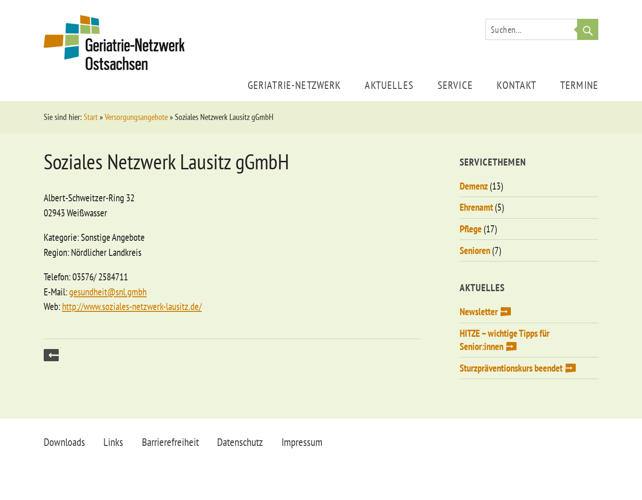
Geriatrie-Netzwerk (294, 84)
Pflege (471, 228)
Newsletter (479, 311)
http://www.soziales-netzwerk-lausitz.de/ (132, 306)
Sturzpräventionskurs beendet (511, 368)
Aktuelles (389, 84)
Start (91, 116)
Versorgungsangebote (136, 116)
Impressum (302, 442)
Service (455, 84)
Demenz (474, 186)
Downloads (64, 442)
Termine (579, 84)
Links (113, 442)
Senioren (475, 250)
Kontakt (516, 84)
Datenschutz (240, 442)
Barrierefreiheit (170, 442)
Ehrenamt (476, 207)
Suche (587, 29)
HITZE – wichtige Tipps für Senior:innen (504, 340)
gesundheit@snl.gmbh (108, 292)
